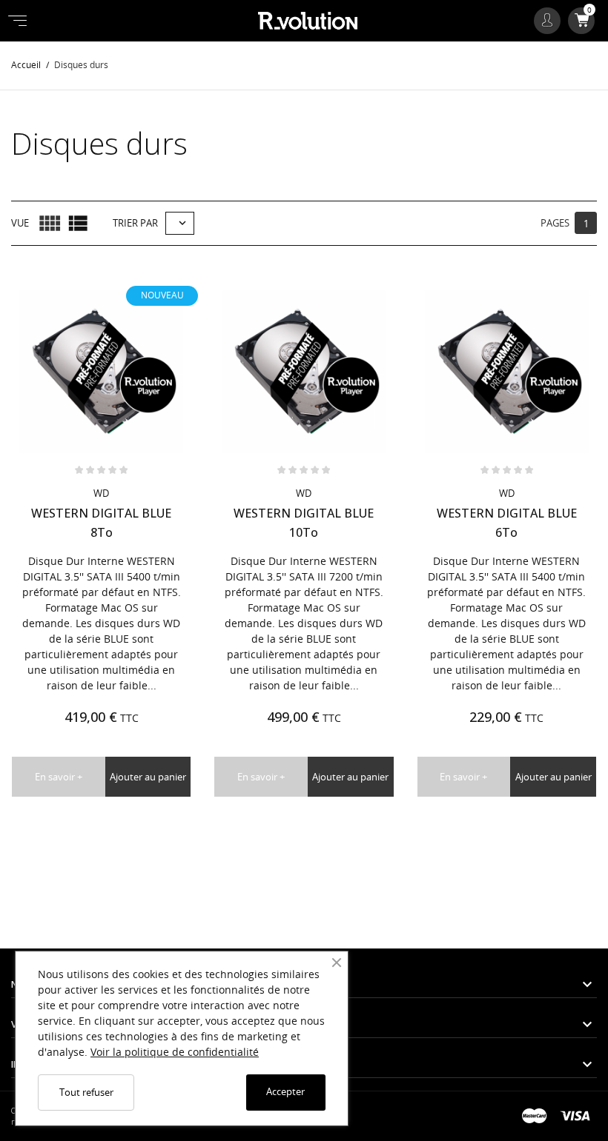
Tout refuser (86, 1092)
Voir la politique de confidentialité (174, 1052)
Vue (20, 223)
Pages (555, 223)
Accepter (285, 1091)
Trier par (135, 223)
